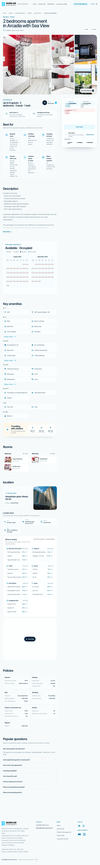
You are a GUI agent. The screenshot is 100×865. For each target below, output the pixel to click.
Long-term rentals (61, 4)
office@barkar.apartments (44, 828)
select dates (79, 127)
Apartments (42, 4)
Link (87, 29)
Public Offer (50, 4)
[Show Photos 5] (86, 79)
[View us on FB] (79, 826)
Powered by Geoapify (38, 539)
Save (94, 29)
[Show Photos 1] (27, 64)
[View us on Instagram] (83, 826)
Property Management (80, 4)
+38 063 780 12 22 (42, 825)
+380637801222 (90, 134)
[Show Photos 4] (86, 49)
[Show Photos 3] (63, 79)
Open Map (31, 639)
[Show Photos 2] (63, 49)
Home (35, 4)
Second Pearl (14, 503)
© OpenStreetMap (50, 539)
